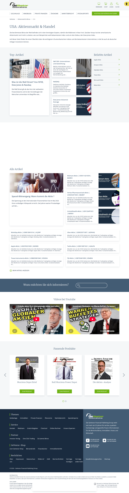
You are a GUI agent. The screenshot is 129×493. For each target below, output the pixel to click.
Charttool (44, 428)
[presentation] (5, 375)
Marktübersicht (68, 14)
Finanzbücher (42, 449)
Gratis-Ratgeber (32, 428)
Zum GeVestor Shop (16, 449)
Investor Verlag (15, 439)
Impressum (20, 459)
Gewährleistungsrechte (94, 459)
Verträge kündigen (69, 460)
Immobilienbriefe (56, 449)
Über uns (11, 460)
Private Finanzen (41, 14)
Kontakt (12, 428)
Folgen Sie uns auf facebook (94, 440)
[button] (126, 4)
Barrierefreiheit (58, 459)
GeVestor (12, 19)
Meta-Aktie (97, 85)
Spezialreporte (83, 14)
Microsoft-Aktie (98, 80)
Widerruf (41, 459)
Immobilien (27, 14)
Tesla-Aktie (97, 75)
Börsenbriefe (30, 449)
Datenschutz (31, 459)
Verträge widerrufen (79, 460)
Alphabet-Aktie (98, 70)
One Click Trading (29, 439)
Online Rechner (55, 428)
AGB (48, 459)
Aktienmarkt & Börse (24, 19)
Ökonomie (54, 14)
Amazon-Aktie (98, 65)
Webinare (21, 428)
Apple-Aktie (97, 60)
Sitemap (107, 459)
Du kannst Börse (43, 439)
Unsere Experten (69, 428)
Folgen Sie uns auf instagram (111, 440)
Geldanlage (15, 14)
